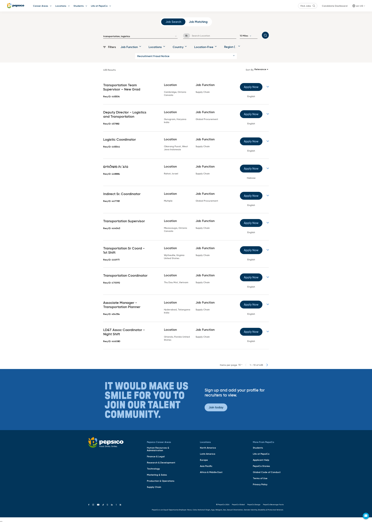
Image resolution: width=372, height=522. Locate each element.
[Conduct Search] (265, 35)
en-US (359, 5)
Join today (216, 407)
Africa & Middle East (211, 472)
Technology (153, 468)
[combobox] (138, 36)
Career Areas (40, 6)
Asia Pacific (206, 466)
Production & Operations (160, 481)
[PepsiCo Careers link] (15, 6)
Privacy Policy (260, 484)
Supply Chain (154, 487)
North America (208, 447)
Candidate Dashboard (334, 6)
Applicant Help (261, 460)
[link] (186, 90)
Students (79, 6)
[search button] (314, 5)
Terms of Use (260, 478)
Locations (60, 6)
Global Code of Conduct (267, 472)
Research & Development (161, 462)
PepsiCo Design (253, 504)
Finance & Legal (156, 456)
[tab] (173, 21)
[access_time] (185, 36)
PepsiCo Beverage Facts (273, 504)
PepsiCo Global (238, 504)
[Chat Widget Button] (366, 516)
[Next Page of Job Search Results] (267, 365)
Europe (204, 460)
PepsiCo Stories (261, 466)
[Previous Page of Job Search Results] (245, 365)
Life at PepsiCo (99, 6)
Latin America (207, 453)
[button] (186, 56)
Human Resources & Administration (158, 449)
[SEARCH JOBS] (265, 35)
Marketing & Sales (157, 474)
